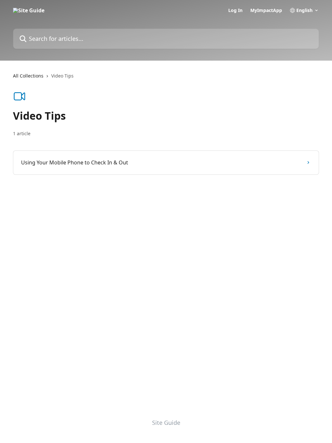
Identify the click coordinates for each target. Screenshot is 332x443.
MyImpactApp (266, 10)
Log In (235, 10)
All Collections (28, 76)
